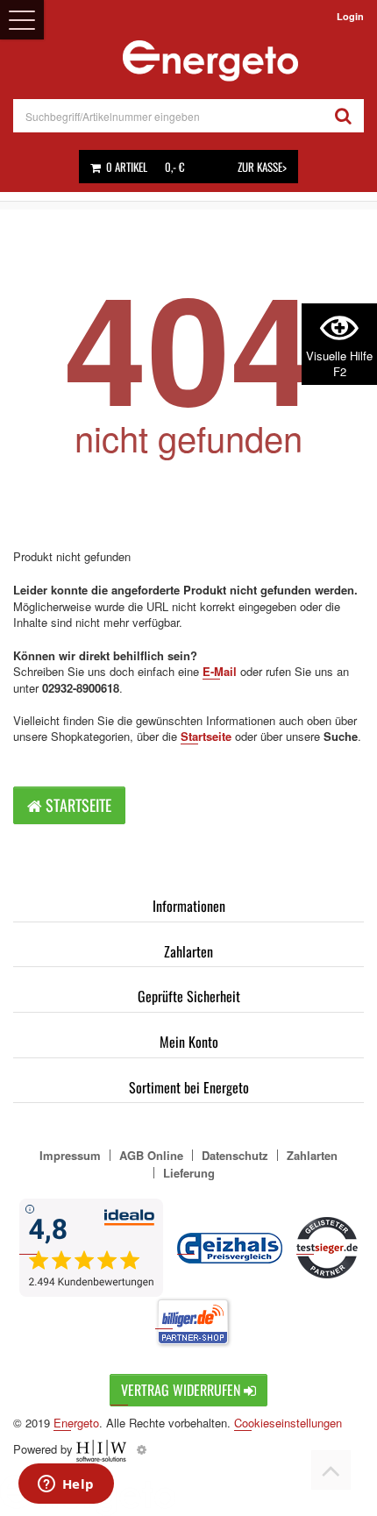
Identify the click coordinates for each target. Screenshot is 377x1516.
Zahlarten (188, 951)
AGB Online (151, 1155)
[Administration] (141, 1449)
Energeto (76, 1422)
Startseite (206, 736)
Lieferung (189, 1172)
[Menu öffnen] (22, 19)
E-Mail (220, 671)
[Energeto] (210, 61)
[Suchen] (343, 115)
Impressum (70, 1155)
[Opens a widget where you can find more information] (66, 1485)
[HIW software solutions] (103, 1449)
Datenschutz (235, 1155)
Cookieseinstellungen (288, 1423)
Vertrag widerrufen (182, 1389)
